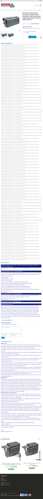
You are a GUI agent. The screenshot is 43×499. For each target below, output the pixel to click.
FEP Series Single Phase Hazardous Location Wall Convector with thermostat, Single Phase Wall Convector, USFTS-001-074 (31, 16)
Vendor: (23, 32)
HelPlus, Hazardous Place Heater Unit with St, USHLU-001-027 (32, 464)
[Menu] (35, 5)
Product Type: (24, 31)
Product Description (27, 26)
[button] (38, 439)
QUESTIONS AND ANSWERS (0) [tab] (7, 320)
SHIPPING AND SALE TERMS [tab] (6, 341)
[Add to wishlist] (38, 37)
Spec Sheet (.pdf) (25, 268)
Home (1, 9)
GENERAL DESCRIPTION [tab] (5, 262)
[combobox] (31, 28)
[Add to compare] (40, 37)
